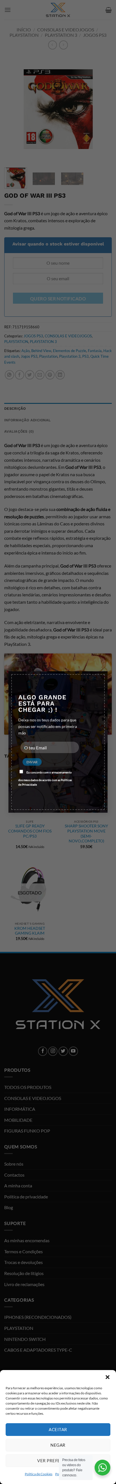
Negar (57, 1445)
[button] (107, 1377)
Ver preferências (58, 1460)
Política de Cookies (38, 1474)
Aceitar (58, 1429)
